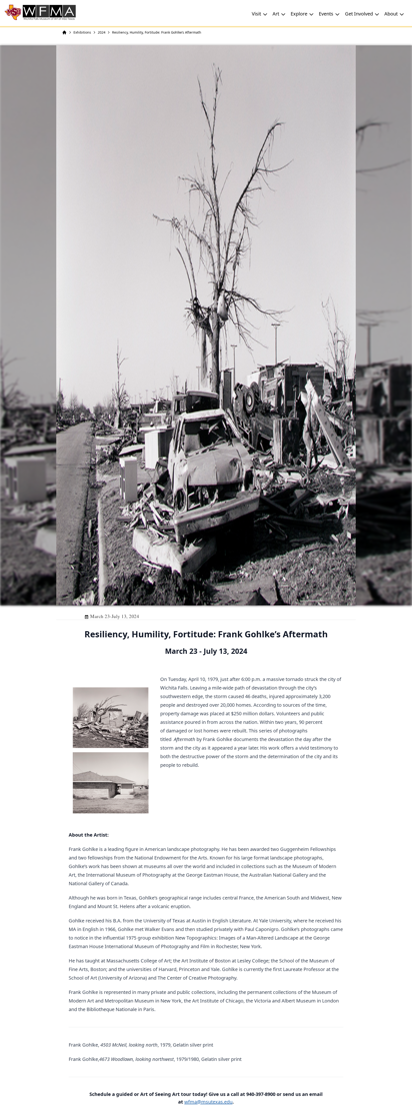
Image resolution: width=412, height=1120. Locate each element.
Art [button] (276, 13)
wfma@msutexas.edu (208, 1102)
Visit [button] (256, 13)
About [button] (391, 13)
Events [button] (326, 13)
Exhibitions (82, 32)
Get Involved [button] (359, 13)
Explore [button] (299, 13)
